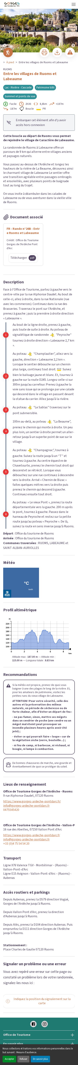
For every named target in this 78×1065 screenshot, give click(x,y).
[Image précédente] (5, 26)
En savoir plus (40, 1059)
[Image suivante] (73, 26)
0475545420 (11, 810)
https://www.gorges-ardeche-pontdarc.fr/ (32, 801)
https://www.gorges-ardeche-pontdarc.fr (31, 835)
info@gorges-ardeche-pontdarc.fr (26, 806)
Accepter (9, 1059)
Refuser (23, 1059)
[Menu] (73, 4)
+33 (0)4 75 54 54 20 (16, 844)
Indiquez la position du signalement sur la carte (42, 1001)
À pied (10, 62)
